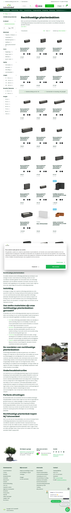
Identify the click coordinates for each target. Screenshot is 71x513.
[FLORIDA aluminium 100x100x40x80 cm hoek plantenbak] (59, 186)
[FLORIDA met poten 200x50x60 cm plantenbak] (59, 243)
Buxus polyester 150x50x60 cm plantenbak (57, 78)
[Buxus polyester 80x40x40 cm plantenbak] (27, 69)
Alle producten (40, 489)
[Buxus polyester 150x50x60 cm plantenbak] (59, 69)
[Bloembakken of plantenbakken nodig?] (11, 6)
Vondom (38, 221)
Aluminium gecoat (10, 39)
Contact (5, 472)
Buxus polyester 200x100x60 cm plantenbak (24, 224)
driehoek (8, 56)
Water (21, 10)
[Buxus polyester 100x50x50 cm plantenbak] (59, 40)
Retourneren (6, 480)
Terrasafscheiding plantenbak (43, 483)
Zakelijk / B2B (6, 498)
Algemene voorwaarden (8, 489)
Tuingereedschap (37, 10)
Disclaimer (5, 491)
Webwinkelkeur (44, 454)
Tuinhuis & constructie (61, 10)
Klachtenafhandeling (7, 483)
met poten (8, 67)
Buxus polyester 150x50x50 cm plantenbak (41, 195)
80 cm (7, 111)
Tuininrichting (14, 10)
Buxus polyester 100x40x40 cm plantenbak (24, 50)
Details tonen (60, 262)
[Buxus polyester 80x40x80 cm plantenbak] (43, 130)
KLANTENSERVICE (7, 470)
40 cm (7, 101)
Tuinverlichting (27, 10)
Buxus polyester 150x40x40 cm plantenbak (41, 110)
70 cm (7, 109)
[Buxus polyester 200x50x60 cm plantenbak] (27, 130)
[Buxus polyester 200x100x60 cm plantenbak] (27, 214)
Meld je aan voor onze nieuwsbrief (58, 455)
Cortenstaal (9, 37)
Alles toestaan (55, 266)
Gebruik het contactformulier (27, 452)
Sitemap (5, 494)
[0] (66, 6)
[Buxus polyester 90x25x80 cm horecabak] (27, 186)
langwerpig (9, 52)
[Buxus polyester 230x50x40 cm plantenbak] (43, 243)
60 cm (7, 106)
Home (9, 13)
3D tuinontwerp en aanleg (42, 478)
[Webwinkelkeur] (38, 6)
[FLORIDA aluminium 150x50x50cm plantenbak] (27, 243)
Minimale (5, 28)
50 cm (7, 104)
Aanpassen (34, 266)
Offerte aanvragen (7, 496)
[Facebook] (53, 452)
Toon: (47, 30)
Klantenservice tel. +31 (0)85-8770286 (59, 1)
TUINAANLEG (49, 6)
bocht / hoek (9, 59)
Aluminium (11, 327)
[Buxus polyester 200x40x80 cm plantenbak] (59, 158)
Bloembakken (6, 10)
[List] (44, 30)
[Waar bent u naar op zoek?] (30, 6)
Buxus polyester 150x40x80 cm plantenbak (41, 78)
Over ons (5, 485)
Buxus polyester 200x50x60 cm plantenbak (24, 139)
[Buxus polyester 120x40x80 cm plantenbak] (43, 40)
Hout (10, 320)
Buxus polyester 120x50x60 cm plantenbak (24, 167)
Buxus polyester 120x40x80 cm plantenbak (41, 50)
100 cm (7, 113)
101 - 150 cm (9, 80)
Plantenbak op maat (41, 485)
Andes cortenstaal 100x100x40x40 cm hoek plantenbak (59, 224)
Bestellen (5, 474)
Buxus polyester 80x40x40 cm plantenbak (24, 78)
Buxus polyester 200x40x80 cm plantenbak (57, 167)
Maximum (13, 28)
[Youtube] (63, 452)
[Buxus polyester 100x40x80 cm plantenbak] (43, 158)
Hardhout (8, 42)
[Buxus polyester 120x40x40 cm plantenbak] (27, 101)
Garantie (5, 481)
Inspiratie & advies (7, 487)
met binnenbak (9, 72)
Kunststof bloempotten (42, 481)
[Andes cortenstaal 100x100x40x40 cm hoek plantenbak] (59, 214)
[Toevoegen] (31, 58)
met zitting (8, 69)
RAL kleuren (6, 500)
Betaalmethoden (7, 476)
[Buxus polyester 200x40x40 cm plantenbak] (59, 101)
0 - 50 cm (8, 91)
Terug (6, 13)
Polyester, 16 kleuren (11, 35)
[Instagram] (58, 452)
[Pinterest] (61, 452)
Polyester (11, 340)
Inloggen (22, 477)
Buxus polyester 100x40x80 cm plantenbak (41, 167)
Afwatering (52, 10)
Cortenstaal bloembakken (42, 474)
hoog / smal (9, 54)
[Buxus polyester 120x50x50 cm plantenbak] (59, 130)
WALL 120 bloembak (42, 223)
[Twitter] (56, 452)
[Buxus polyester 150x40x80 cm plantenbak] (43, 69)
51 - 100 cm (9, 78)
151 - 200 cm (9, 82)
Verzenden (5, 478)
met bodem (9, 65)
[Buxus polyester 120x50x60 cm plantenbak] (27, 158)
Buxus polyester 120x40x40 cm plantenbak (24, 110)
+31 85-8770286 (59, 478)
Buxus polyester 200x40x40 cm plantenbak (57, 110)
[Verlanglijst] (63, 6)
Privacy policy (6, 492)
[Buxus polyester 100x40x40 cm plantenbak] (27, 40)
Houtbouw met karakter (42, 480)
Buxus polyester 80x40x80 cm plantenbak (41, 139)
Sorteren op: (55, 30)
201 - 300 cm (9, 85)
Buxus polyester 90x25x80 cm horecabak (24, 195)
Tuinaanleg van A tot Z (42, 476)
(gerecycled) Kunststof (10, 45)
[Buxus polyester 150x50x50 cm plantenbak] (43, 186)
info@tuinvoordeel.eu (61, 480)
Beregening (45, 10)
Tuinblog (38, 487)
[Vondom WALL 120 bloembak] (43, 214)
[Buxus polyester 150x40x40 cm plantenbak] (43, 101)
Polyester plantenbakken (42, 472)
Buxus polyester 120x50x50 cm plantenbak (57, 139)
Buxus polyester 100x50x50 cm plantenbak (57, 50)
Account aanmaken (24, 479)
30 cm (7, 99)
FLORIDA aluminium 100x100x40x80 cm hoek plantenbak (59, 195)
